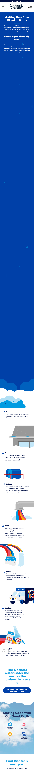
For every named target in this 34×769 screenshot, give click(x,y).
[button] (29, 7)
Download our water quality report (17, 690)
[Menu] (3, 7)
